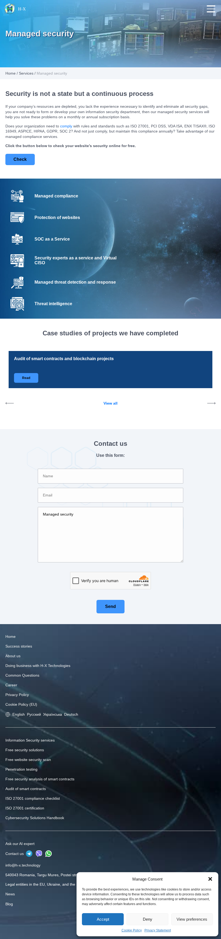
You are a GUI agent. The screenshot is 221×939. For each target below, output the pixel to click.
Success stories (18, 646)
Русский (34, 714)
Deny (147, 919)
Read (26, 378)
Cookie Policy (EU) (21, 704)
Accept (103, 919)
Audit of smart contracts (25, 789)
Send (110, 606)
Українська (52, 714)
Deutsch (71, 714)
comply (66, 126)
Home (10, 73)
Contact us (15, 853)
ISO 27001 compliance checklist (32, 798)
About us (12, 656)
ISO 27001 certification (24, 808)
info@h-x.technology (22, 865)
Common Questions (22, 675)
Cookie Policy (132, 930)
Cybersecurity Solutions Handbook (34, 818)
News (10, 894)
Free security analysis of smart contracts (39, 779)
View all (110, 403)
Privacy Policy (17, 695)
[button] (210, 879)
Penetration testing (21, 769)
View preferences (192, 919)
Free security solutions (24, 750)
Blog (9, 904)
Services (26, 73)
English (18, 714)
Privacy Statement (157, 930)
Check (20, 159)
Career (11, 685)
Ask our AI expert (19, 843)
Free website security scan (28, 759)
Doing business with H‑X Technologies (37, 665)
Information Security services (30, 740)
